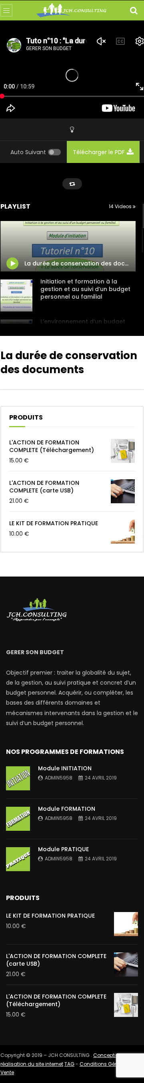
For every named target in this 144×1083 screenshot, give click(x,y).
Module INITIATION (65, 768)
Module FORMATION (66, 809)
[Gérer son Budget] (72, 10)
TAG (69, 1064)
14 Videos (121, 206)
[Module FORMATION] (18, 819)
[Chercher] (134, 10)
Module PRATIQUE (63, 849)
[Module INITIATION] (18, 778)
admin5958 (58, 777)
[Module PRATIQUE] (18, 859)
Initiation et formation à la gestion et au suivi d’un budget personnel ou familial (85, 289)
